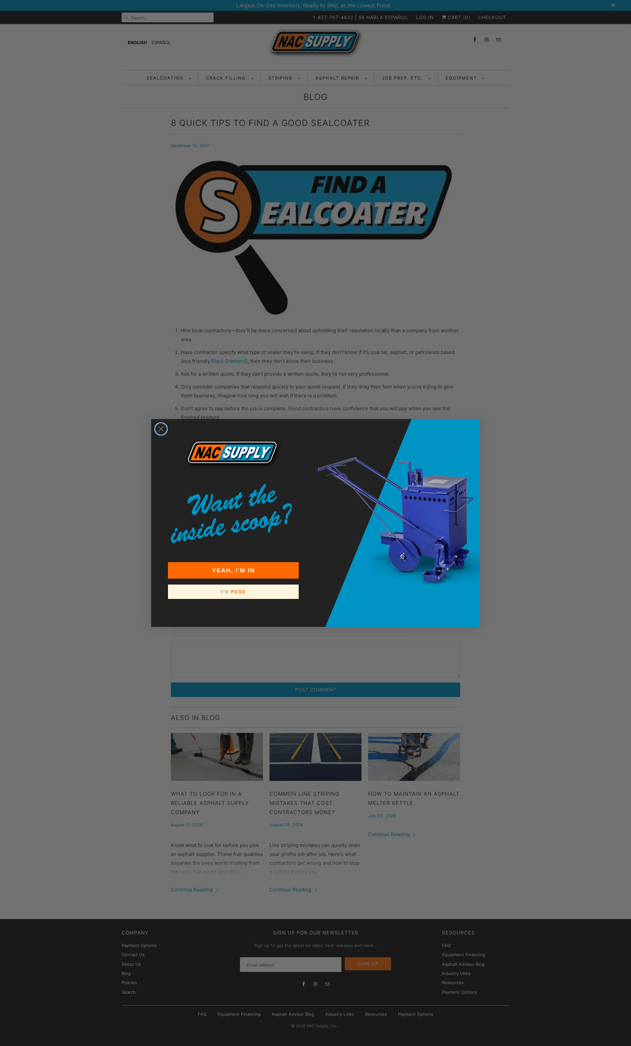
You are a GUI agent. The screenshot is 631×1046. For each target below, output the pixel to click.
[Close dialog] (161, 429)
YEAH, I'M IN (233, 570)
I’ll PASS (233, 591)
